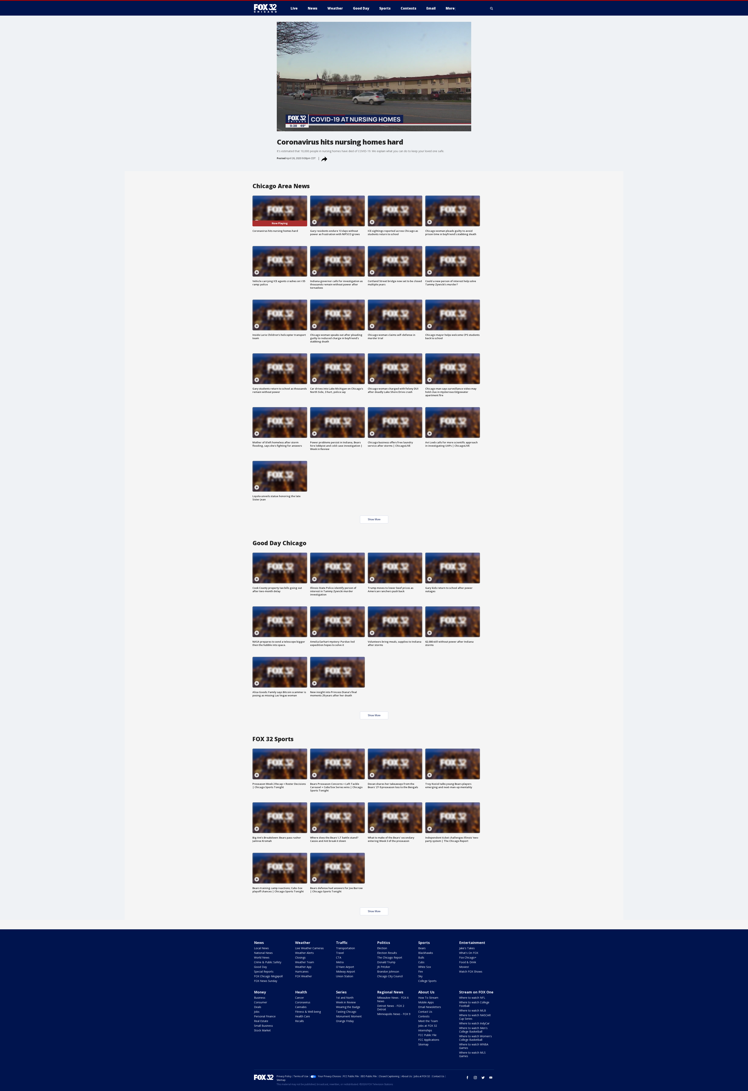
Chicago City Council (390, 976)
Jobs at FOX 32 (427, 1025)
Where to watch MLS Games (472, 1054)
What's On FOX (468, 953)
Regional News (390, 992)
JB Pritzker (383, 967)
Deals (257, 1007)
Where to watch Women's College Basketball (475, 1038)
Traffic (342, 942)
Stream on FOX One (476, 992)
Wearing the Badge (348, 1007)
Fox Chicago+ (467, 957)
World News (261, 957)
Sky (420, 976)
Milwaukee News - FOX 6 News (393, 999)
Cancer (299, 997)
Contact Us (425, 1011)
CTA (338, 957)
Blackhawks (425, 953)
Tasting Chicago (346, 1011)
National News (263, 953)
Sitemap (423, 1044)
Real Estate (261, 1021)
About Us (426, 992)
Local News (261, 948)
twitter (483, 1077)
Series (341, 992)
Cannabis (301, 1007)
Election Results (387, 953)
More (450, 8)
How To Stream (428, 997)
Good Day (260, 967)
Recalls (299, 1021)
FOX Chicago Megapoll (268, 976)
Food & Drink (467, 962)
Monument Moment (349, 1016)
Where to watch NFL (472, 997)
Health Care (302, 1016)
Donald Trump (386, 962)
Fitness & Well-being (308, 1011)
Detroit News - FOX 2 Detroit (390, 1007)
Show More (374, 519)
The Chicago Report (389, 957)
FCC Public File (427, 1035)
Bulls (421, 957)
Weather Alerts (304, 953)
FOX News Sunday (265, 981)
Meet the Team (428, 1021)
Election (382, 948)
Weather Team (304, 962)
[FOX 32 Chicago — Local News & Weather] (267, 8)
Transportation (345, 948)
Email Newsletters (429, 1007)
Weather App (303, 967)
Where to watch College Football (474, 1004)
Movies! (464, 967)
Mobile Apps (426, 1002)
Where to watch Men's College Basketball (473, 1029)
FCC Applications (428, 1040)
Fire (420, 971)
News (259, 942)
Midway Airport (345, 971)
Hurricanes (302, 971)
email (491, 1077)
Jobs (256, 1011)
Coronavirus (302, 1002)
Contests (424, 1016)
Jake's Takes (467, 948)
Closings (300, 957)
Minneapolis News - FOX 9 (393, 1014)
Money (260, 992)
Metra (340, 962)
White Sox (424, 967)
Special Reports (263, 971)
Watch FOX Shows (470, 971)
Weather (302, 942)
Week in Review (346, 1002)
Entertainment (472, 942)
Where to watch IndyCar (474, 1023)
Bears (422, 948)
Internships (425, 1030)
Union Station (344, 976)
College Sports (427, 981)
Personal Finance (265, 1016)
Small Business (263, 1025)
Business (259, 997)
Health (301, 992)
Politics (383, 942)
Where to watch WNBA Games (473, 1046)
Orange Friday (345, 1021)
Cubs (421, 962)
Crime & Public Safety (267, 962)
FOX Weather (303, 976)
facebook (467, 1077)
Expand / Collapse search (491, 8)
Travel (340, 953)
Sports (424, 942)
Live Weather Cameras (309, 948)
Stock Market (262, 1030)
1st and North (345, 997)
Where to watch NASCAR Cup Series (475, 1016)
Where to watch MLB (472, 1010)
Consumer (260, 1002)
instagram (475, 1077)
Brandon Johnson (388, 971)
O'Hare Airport (345, 967)
